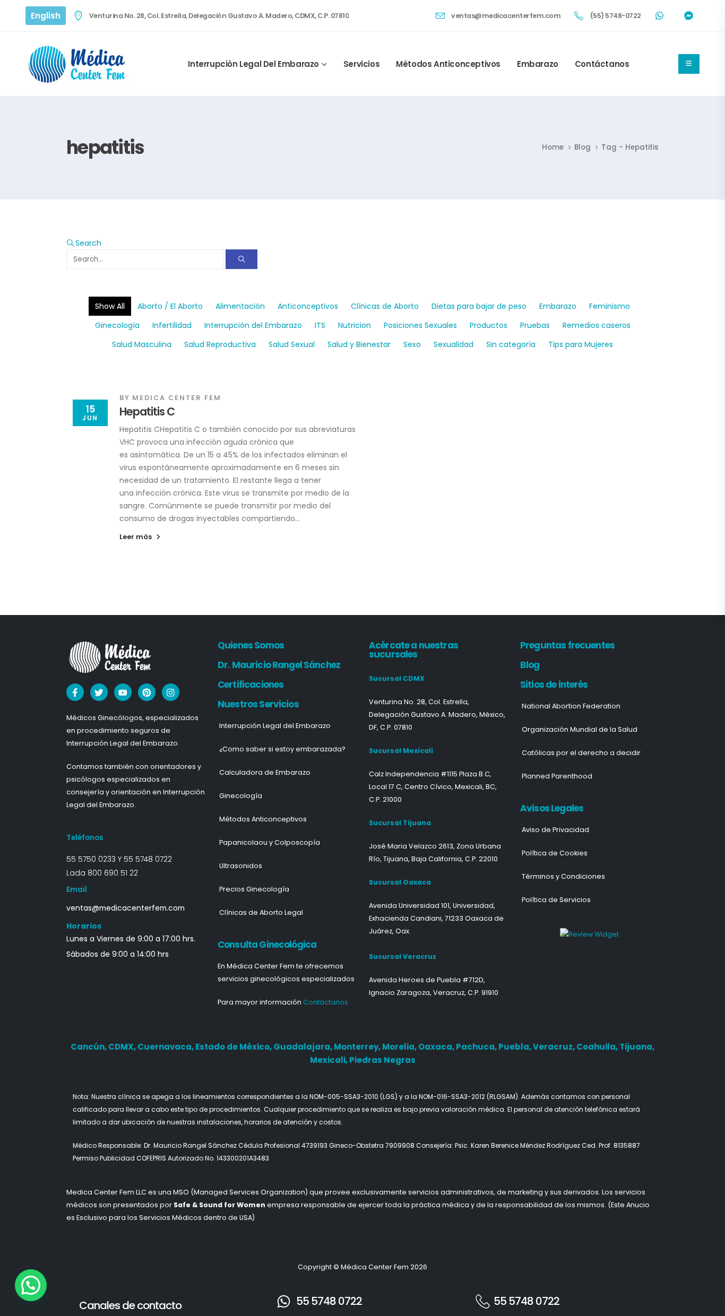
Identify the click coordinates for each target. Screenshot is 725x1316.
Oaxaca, (437, 1046)
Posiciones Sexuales (420, 325)
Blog (530, 665)
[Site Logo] (78, 64)
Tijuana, (636, 1046)
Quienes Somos (251, 645)
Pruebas (535, 325)
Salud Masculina (141, 344)
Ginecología (117, 325)
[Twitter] (99, 692)
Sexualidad (453, 344)
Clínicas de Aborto (385, 306)
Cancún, (89, 1046)
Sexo (412, 344)
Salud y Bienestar (359, 344)
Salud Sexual (292, 344)
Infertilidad (172, 325)
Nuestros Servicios (258, 704)
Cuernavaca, (166, 1046)
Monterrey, (358, 1046)
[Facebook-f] (75, 692)
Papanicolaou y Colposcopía (269, 842)
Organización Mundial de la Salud (579, 729)
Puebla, (515, 1046)
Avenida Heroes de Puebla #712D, (427, 979)
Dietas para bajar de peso (479, 306)
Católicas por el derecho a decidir (581, 752)
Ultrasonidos (240, 865)
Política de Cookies (555, 853)
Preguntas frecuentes (567, 645)
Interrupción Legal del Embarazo (253, 64)
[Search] (241, 259)
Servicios (361, 64)
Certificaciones (250, 684)
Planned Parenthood (557, 776)
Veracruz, (554, 1046)
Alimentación (240, 306)
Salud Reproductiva (220, 344)
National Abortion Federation (571, 706)
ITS (320, 325)
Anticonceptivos (308, 306)
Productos (488, 325)
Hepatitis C (146, 411)
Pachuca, (477, 1046)
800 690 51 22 (113, 873)
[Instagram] (170, 692)
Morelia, (400, 1046)
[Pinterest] (147, 692)
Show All (110, 306)
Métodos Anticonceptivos (448, 64)
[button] (83, 243)
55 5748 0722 (148, 859)
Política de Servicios (556, 899)
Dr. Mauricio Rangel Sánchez (279, 665)
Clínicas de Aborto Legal (261, 912)
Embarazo (537, 64)
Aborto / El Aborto (170, 306)
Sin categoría (511, 344)
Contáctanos (602, 64)
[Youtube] (123, 692)
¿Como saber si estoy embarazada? (282, 749)
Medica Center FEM (176, 397)
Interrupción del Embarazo (253, 325)
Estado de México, (234, 1046)
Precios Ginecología (254, 889)
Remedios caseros (597, 325)
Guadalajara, (303, 1046)
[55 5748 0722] (284, 1301)
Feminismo (609, 306)
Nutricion (354, 325)
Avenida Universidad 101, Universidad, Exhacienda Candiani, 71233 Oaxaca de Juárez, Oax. (436, 918)
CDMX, (122, 1046)
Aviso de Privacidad (555, 829)
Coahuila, (597, 1046)
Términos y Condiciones (563, 876)
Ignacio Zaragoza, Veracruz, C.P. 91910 (433, 992)
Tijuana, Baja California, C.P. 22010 (440, 858)
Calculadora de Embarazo (264, 772)
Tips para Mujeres (580, 344)
